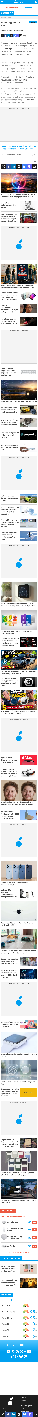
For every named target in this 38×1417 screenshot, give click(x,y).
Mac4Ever (3, 17)
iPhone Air (5, 1330)
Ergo (4, 30)
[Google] (17, 1351)
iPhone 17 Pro (6, 1318)
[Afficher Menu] (2, 2)
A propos (23, 1400)
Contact (23, 1397)
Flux (4, 1412)
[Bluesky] (21, 1356)
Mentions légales (26, 1406)
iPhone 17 (5, 1324)
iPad (18, 1299)
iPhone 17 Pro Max (8, 1312)
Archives (6, 1409)
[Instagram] (16, 1356)
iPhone (14, 1299)
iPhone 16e (5, 1336)
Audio (28, 1299)
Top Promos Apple (12, 7)
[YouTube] (29, 1351)
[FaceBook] (25, 1351)
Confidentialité (25, 1409)
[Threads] (21, 1351)
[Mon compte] (35, 2)
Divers (9, 17)
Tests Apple (28, 7)
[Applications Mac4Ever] (8, 1351)
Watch (23, 1299)
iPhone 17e (5, 1306)
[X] (13, 1351)
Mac (9, 1299)
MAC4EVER (19, 2)
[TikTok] (12, 1356)
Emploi (23, 1403)
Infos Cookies (25, 1412)
